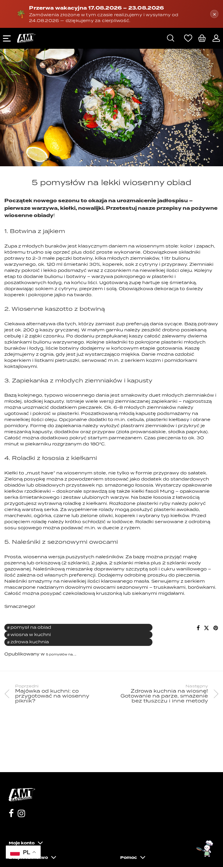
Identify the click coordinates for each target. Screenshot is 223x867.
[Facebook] (11, 814)
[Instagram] (21, 814)
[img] (202, 38)
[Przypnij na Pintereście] (216, 628)
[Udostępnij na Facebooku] (198, 628)
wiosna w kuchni (30, 634)
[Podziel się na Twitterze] (206, 628)
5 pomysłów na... (60, 654)
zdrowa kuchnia (29, 641)
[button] (205, 849)
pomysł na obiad (30, 627)
